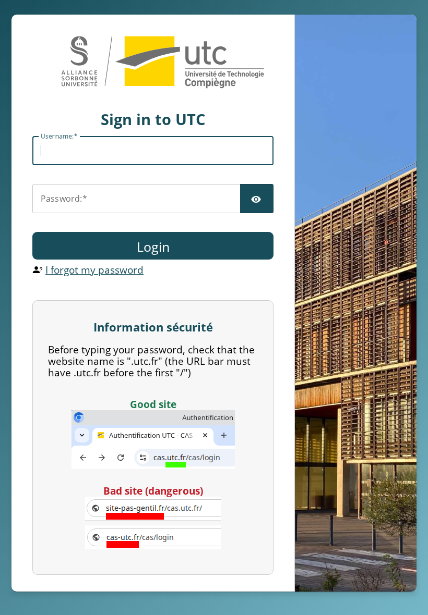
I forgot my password (94, 270)
